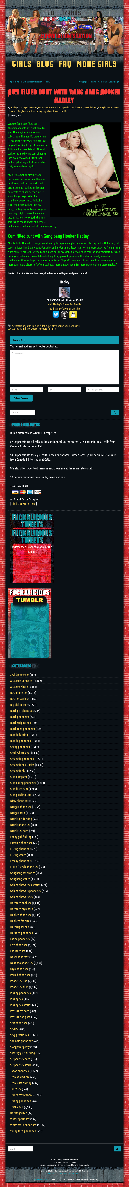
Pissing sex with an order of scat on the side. (31, 81)
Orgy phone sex (19, 969)
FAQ (65, 64)
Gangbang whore (44, 111)
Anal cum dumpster (21, 680)
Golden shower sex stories (25, 885)
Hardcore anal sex (20, 903)
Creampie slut (63, 107)
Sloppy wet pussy (20, 1047)
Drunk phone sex (20, 825)
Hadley (14, 107)
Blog (45, 64)
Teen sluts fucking (20, 1083)
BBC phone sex (18, 692)
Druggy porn (17, 813)
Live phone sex (18, 945)
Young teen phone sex (23, 1131)
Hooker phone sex (20, 915)
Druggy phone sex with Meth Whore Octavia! (97, 81)
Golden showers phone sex (25, 891)
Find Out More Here (23, 503)
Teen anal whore (20, 1077)
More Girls (97, 64)
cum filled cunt (43, 325)
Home (49, 1173)
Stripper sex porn (20, 1059)
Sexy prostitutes (19, 1035)
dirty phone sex (60, 325)
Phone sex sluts (19, 987)
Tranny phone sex (20, 1101)
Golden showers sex (21, 897)
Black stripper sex (20, 722)
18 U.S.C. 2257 (57, 1173)
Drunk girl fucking (21, 819)
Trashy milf (16, 1107)
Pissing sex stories (20, 1005)
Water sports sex (20, 1119)
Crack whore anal (20, 753)
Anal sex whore (19, 686)
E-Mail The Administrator (40, 1179)
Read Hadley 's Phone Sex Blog (64, 308)
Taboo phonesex (19, 1071)
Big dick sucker (19, 704)
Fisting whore (18, 855)
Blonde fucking (19, 735)
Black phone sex (19, 716)
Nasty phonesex (19, 957)
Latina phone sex (20, 939)
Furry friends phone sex (24, 867)
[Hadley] (64, 291)
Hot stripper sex (19, 927)
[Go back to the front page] (64, 31)
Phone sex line (18, 981)
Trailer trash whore (21, 1095)
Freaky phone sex (20, 861)
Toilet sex (15, 1089)
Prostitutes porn (19, 1011)
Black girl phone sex (22, 710)
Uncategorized (18, 1113)
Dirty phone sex (105, 107)
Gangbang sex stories (27, 111)
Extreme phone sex (21, 843)
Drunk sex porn (19, 831)
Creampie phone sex (28, 107)
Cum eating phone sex (23, 783)
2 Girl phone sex (19, 674)
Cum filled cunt (90, 107)
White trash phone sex (23, 1125)
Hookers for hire (60, 111)
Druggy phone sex (20, 807)
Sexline (14, 1029)
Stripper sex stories (21, 1065)
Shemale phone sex (21, 1041)
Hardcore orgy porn (21, 909)
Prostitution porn (20, 1017)
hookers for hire (47, 328)
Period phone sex (20, 975)
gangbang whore (28, 328)
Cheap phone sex (20, 747)
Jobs (80, 1173)
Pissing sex (16, 999)
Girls (22, 64)
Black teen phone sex (22, 728)
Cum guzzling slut (20, 795)
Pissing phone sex (20, 993)
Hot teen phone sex (21, 933)
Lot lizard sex (17, 951)
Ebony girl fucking (20, 837)
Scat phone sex (18, 1023)
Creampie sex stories (47, 107)
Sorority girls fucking (22, 1053)
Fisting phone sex (20, 849)
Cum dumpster (77, 107)
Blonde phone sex (20, 741)
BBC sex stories (19, 698)
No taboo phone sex (21, 963)
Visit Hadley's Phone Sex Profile (64, 304)
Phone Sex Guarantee (70, 1173)
